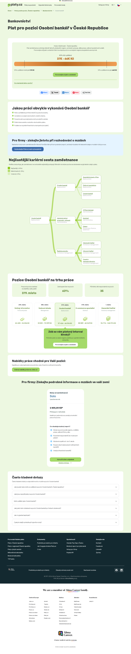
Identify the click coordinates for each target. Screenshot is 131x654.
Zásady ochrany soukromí (64, 570)
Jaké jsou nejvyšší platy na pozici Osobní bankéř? (29, 494)
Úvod (9, 10)
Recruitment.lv (63, 621)
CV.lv (60, 604)
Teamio (46, 604)
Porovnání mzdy (59, 5)
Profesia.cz (32, 607)
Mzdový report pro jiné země (76, 546)
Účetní (85, 226)
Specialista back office (91, 177)
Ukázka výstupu (63, 463)
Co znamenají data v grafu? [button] (23, 83)
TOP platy (11, 559)
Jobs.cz (31, 601)
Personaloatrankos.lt (64, 618)
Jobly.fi (91, 601)
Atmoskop (32, 618)
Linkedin (99, 549)
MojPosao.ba (77, 604)
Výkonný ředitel (88, 251)
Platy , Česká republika (27, 10)
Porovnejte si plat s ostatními (65, 75)
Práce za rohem (33, 615)
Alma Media (69, 578)
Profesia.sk (32, 604)
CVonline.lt (62, 601)
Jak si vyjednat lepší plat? (22, 515)
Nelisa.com (32, 621)
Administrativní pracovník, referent (63, 219)
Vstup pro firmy (103, 5)
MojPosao (76, 601)
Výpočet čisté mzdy (45, 5)
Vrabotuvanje (77, 607)
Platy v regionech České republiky (19, 546)
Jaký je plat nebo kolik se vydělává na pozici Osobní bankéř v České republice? (39, 487)
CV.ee (60, 607)
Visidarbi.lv (62, 612)
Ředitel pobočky (62, 251)
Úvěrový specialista (89, 185)
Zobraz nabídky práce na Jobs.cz (25, 370)
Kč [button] (113, 5)
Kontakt (98, 543)
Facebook (99, 546)
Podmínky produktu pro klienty (47, 543)
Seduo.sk (46, 609)
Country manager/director (89, 260)
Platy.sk (46, 615)
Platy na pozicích (30, 5)
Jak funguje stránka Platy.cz (46, 546)
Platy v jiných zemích (14, 549)
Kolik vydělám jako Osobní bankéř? (25, 501)
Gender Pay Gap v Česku (75, 543)
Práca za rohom (33, 612)
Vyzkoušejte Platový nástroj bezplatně (27, 149)
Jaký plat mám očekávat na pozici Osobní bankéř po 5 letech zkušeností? (37, 508)
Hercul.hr (76, 609)
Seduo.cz (46, 607)
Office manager (88, 210)
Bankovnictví (47, 10)
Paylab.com (47, 618)
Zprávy (98, 552)
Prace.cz (31, 609)
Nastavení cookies (90, 570)
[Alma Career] (65, 634)
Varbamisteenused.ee (65, 623)
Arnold (46, 601)
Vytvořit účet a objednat (65, 459)
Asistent (86, 218)
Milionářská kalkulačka (15, 552)
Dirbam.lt (61, 609)
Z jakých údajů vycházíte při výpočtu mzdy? (28, 522)
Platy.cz (46, 612)
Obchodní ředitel (88, 243)
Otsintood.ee (63, 615)
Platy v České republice (15, 543)
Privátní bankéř (62, 185)
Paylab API (70, 552)
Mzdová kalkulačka (14, 556)
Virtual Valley (77, 612)
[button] (119, 5)
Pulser (75, 615)
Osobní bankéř (36, 218)
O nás (39, 549)
